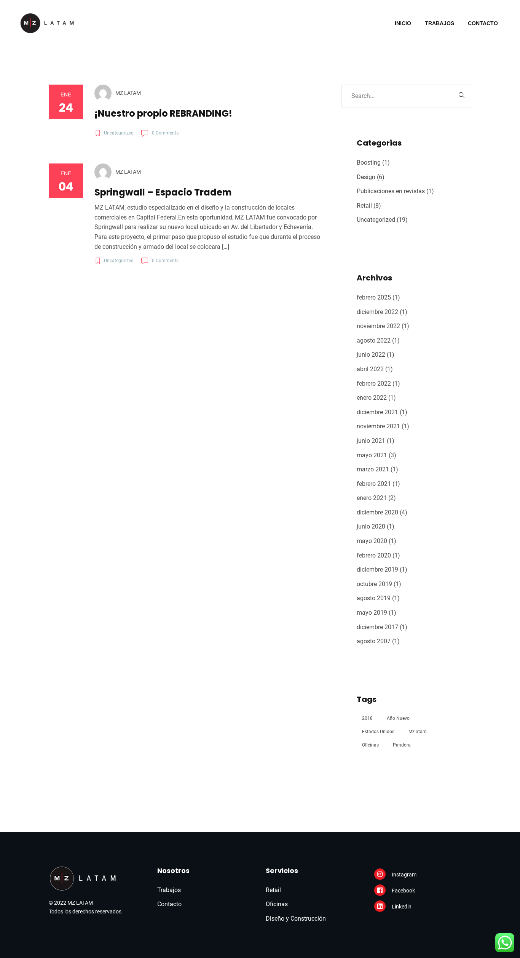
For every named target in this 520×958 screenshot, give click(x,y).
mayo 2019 (372, 612)
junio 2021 (371, 440)
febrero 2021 (374, 483)
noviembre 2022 (378, 326)
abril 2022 (370, 369)
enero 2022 (372, 397)
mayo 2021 (372, 455)
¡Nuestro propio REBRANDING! (163, 113)
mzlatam (417, 731)
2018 (367, 718)
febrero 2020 (374, 555)
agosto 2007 (374, 641)
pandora (402, 745)
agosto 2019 (374, 598)
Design (366, 177)
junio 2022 (371, 354)
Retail (364, 205)
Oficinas (277, 904)
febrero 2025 (374, 297)
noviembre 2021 (378, 426)
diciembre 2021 (377, 412)
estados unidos (378, 731)
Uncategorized (376, 219)
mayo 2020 (372, 541)
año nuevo (398, 718)
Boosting (369, 162)
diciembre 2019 (377, 569)
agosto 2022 (374, 340)
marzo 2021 (373, 469)
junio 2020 (371, 526)
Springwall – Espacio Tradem (163, 192)
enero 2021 (372, 497)
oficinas (370, 745)
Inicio (403, 23)
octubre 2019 (374, 584)
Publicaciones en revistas (391, 191)
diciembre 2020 (377, 512)
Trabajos (439, 23)
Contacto (483, 23)
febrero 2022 (374, 383)
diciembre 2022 (377, 312)
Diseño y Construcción (296, 918)
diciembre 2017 (377, 627)
